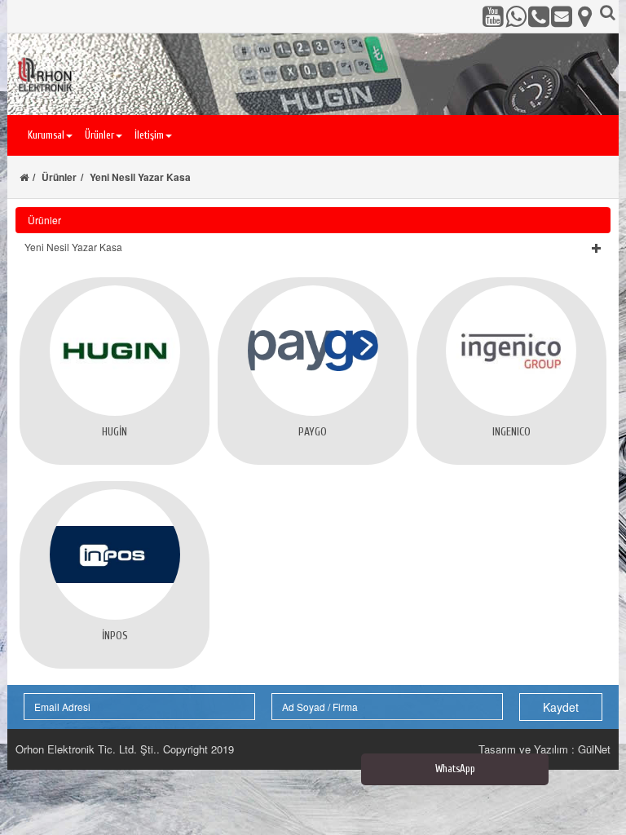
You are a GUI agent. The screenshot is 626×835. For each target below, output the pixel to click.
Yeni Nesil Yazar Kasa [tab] (73, 247)
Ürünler (59, 177)
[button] (313, 247)
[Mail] (561, 16)
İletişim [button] (149, 135)
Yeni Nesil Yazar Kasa (140, 177)
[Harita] (584, 16)
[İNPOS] (114, 554)
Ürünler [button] (99, 135)
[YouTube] (493, 16)
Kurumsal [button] (46, 135)
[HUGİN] (114, 350)
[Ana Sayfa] (24, 177)
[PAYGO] (313, 350)
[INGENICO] (511, 350)
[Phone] (538, 16)
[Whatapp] (516, 16)
